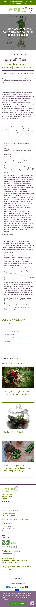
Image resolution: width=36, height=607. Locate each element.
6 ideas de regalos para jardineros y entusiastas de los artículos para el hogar (17, 468)
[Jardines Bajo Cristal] (18, 416)
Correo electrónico (8, 334)
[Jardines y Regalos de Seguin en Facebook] (4, 502)
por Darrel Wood (6, 73)
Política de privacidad (8, 528)
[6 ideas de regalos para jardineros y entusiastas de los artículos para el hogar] (18, 451)
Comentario (6, 341)
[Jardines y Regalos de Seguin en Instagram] (6, 502)
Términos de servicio (8, 534)
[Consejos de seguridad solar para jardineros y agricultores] (18, 377)
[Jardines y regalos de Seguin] (18, 9)
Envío (3, 530)
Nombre (5, 328)
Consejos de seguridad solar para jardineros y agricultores (17, 392)
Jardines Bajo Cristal (13, 432)
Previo (13, 55)
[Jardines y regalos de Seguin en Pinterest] (8, 502)
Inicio (18, 58)
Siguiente (21, 55)
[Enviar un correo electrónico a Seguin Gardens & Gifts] (2, 502)
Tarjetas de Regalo (7, 526)
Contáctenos (6, 537)
